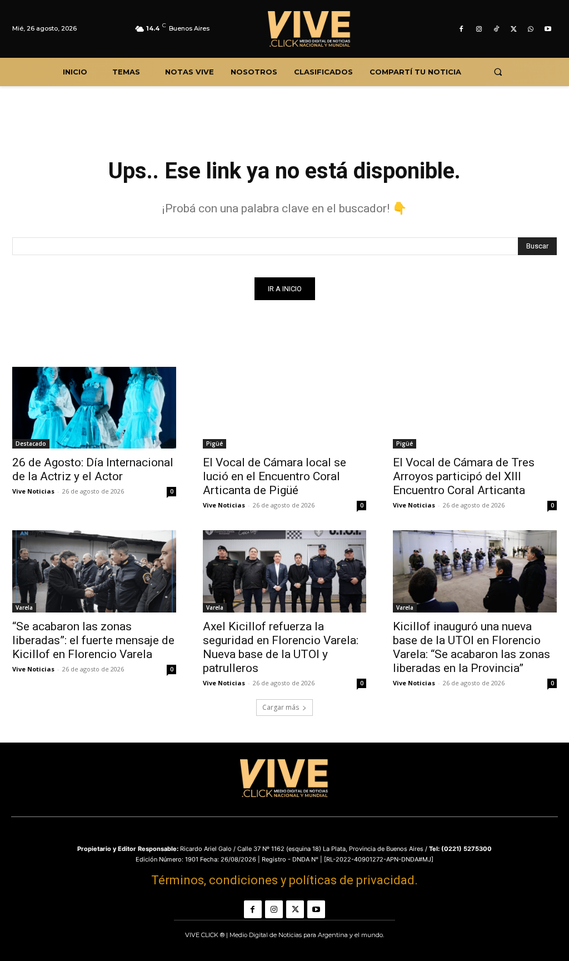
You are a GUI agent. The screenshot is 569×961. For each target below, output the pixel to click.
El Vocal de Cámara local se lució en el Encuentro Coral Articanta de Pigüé (274, 476)
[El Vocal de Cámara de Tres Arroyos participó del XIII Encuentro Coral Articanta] (475, 408)
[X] (513, 29)
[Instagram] (478, 29)
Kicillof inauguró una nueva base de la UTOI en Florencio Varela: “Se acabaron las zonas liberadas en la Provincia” (471, 647)
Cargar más (280, 707)
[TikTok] (496, 29)
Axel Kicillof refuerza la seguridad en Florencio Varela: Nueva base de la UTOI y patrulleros (280, 647)
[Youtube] (548, 29)
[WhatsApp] (531, 29)
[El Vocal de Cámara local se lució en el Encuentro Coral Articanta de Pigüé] (285, 408)
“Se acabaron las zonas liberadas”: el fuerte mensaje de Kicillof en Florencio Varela (93, 640)
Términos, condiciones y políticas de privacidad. (284, 880)
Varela (24, 607)
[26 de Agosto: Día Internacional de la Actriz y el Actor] (94, 408)
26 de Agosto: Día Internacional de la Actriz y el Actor (92, 469)
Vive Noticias (33, 491)
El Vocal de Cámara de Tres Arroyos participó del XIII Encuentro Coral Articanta (464, 476)
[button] (497, 72)
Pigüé (214, 443)
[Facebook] (461, 29)
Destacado (31, 443)
